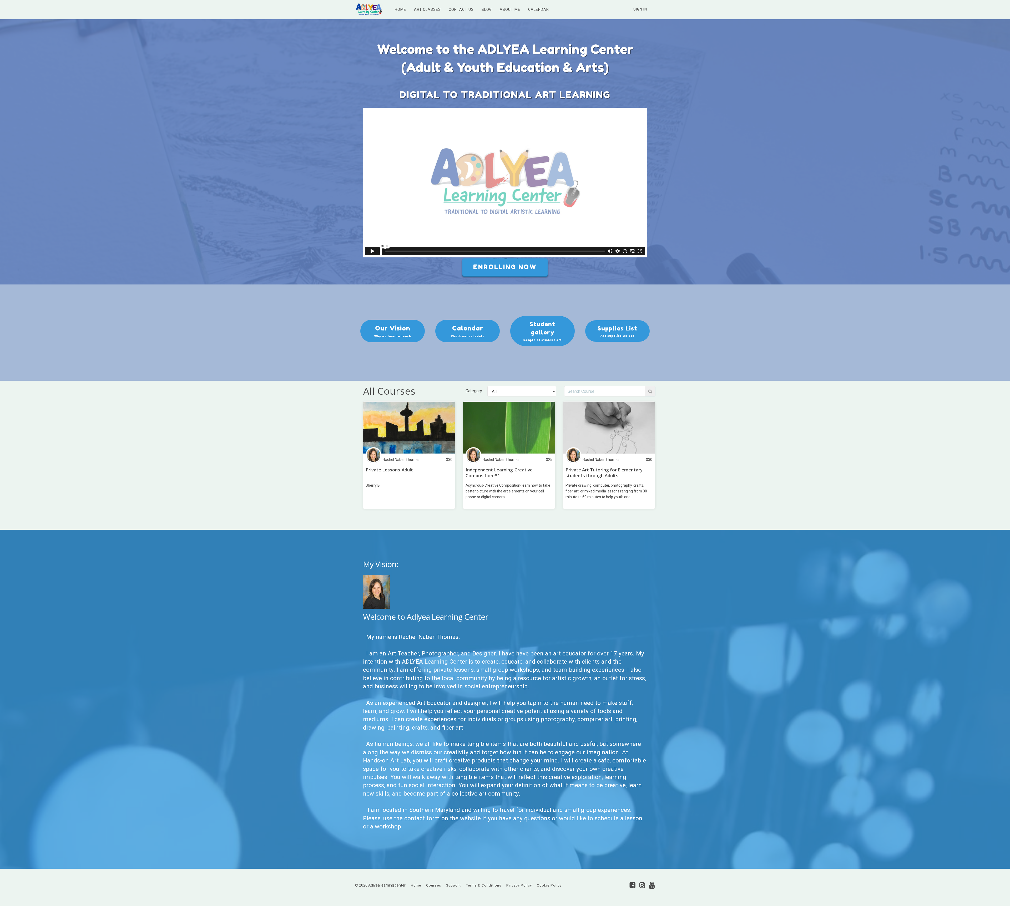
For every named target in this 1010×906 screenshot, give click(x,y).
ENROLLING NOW (505, 267)
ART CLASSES (427, 9)
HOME (400, 9)
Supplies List (617, 331)
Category (474, 390)
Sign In (640, 9)
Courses (433, 885)
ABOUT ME (510, 9)
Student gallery (542, 331)
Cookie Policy (549, 885)
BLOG (487, 9)
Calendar (467, 331)
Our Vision (392, 331)
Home (416, 885)
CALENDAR (538, 9)
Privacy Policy (519, 885)
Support (453, 885)
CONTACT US (461, 9)
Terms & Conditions (483, 885)
